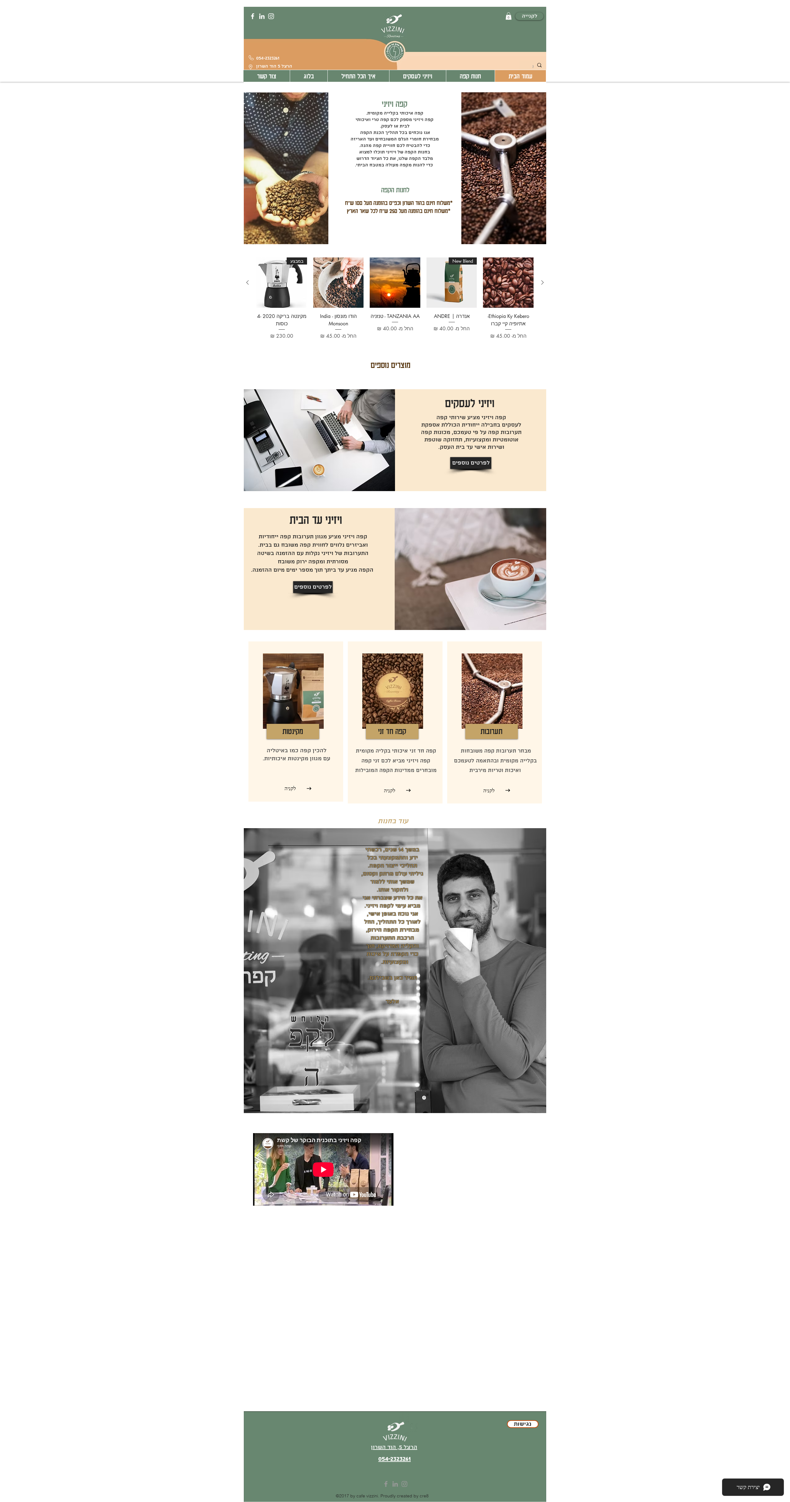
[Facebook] (252, 16)
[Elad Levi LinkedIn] (395, 1484)
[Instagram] (271, 16)
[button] (508, 16)
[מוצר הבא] (247, 282)
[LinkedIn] (262, 16)
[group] (395, 298)
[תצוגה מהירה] (508, 282)
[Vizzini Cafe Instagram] (404, 1484)
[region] (395, 970)
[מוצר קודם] (542, 282)
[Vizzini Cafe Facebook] (386, 1484)
